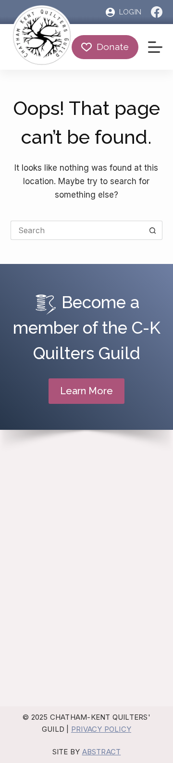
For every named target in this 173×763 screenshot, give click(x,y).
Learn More (86, 391)
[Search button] (152, 230)
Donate (113, 46)
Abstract (101, 751)
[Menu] (155, 47)
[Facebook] (156, 12)
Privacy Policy (101, 729)
